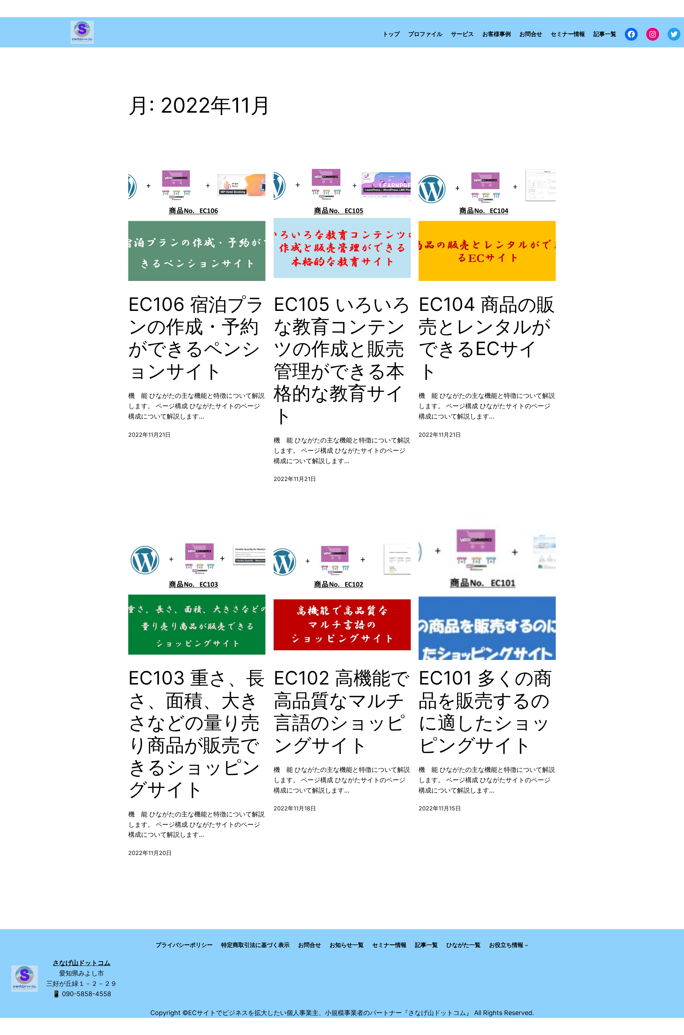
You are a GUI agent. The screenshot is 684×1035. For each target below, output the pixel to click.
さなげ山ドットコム (81, 963)
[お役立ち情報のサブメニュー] (526, 945)
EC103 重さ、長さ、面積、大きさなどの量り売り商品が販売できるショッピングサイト (196, 733)
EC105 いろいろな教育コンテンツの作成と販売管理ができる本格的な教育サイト (342, 360)
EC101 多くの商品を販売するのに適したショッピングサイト (485, 711)
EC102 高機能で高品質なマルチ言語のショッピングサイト (341, 711)
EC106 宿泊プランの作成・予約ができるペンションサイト (196, 337)
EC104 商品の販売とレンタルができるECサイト (487, 337)
